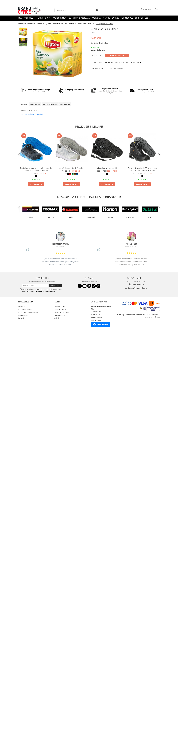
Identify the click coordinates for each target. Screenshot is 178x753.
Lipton (93, 33)
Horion (108, 217)
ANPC (56, 318)
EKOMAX (49, 217)
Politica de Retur (60, 309)
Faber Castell (88, 217)
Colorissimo (29, 217)
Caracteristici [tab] (35, 104)
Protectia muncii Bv (62, 18)
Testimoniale (127, 18)
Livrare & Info (44, 18)
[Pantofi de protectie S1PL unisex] (71, 149)
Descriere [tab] (23, 104)
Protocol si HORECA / (86, 24)
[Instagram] (98, 286)
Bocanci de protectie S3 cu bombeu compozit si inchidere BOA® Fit (142, 169)
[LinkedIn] (89, 286)
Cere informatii (118, 68)
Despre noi (22, 306)
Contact (139, 18)
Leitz (148, 217)
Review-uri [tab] (64, 104)
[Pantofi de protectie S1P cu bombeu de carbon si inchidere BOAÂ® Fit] (35, 149)
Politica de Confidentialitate (45, 291)
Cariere (115, 18)
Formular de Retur (61, 315)
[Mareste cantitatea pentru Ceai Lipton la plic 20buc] (100, 55)
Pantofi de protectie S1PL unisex (71, 168)
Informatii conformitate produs (31, 114)
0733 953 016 (137, 284)
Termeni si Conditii (24, 309)
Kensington (128, 217)
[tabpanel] (58, 55)
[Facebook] (80, 286)
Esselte (69, 217)
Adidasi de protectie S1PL (107, 168)
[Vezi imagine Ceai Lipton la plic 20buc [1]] (23, 42)
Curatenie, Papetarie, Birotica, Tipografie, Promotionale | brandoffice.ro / (48, 24)
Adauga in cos (117, 55)
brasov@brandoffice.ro (137, 288)
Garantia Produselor (61, 312)
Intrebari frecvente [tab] (50, 104)
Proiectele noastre (101, 18)
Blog (147, 18)
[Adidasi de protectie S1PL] (106, 149)
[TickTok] (94, 286)
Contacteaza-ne (102, 324)
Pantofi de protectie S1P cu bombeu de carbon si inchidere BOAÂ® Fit (36, 169)
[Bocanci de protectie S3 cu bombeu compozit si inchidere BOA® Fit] (142, 149)
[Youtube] (84, 286)
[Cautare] (97, 10)
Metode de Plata (60, 306)
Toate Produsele (26, 18)
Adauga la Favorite (100, 68)
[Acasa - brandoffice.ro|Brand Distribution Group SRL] (30, 10)
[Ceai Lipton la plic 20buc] (58, 55)
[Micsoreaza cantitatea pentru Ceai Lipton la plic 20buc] (92, 55)
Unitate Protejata (81, 18)
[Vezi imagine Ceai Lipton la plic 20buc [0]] (23, 32)
